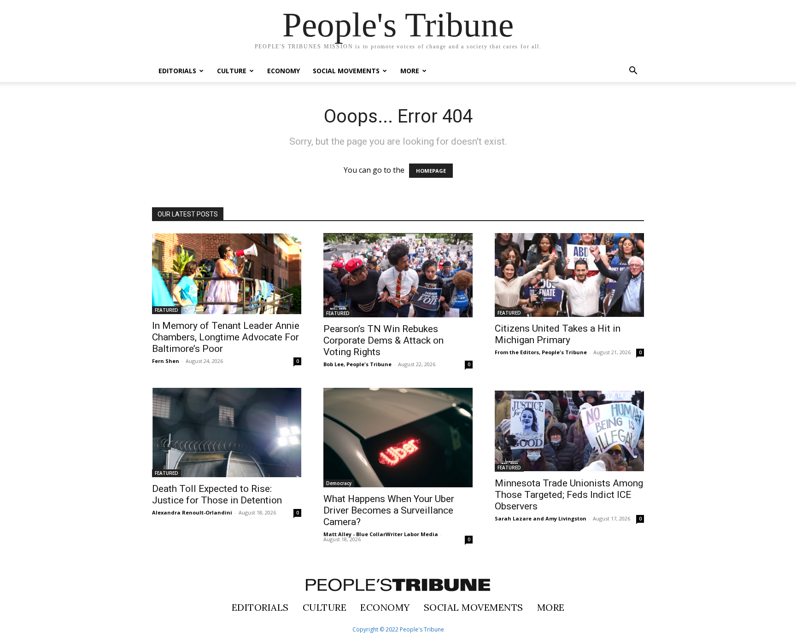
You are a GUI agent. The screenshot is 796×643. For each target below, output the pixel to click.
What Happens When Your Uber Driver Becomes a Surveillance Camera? (388, 510)
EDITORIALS (177, 70)
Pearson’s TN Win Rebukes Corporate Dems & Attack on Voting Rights (383, 340)
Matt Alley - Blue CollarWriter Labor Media (380, 534)
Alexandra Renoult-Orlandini (192, 512)
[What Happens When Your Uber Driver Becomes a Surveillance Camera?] (398, 437)
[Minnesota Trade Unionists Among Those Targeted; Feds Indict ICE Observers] (569, 430)
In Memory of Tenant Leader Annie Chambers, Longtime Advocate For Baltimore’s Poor (225, 337)
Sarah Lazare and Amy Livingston (540, 518)
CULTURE (231, 70)
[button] (633, 71)
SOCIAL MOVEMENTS (346, 70)
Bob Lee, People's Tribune (357, 364)
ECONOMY (283, 70)
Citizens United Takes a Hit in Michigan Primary (557, 334)
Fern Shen (165, 360)
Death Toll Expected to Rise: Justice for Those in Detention (217, 494)
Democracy (338, 483)
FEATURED (166, 310)
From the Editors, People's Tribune (541, 352)
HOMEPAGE (431, 170)
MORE (409, 70)
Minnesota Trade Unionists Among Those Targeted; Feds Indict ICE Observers (569, 495)
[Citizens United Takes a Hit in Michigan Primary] (569, 275)
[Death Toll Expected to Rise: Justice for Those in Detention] (226, 432)
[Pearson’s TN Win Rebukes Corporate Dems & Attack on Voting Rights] (398, 275)
